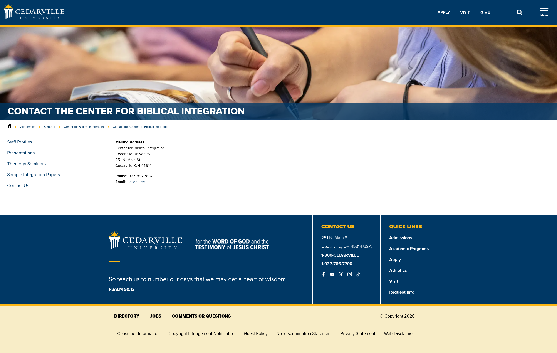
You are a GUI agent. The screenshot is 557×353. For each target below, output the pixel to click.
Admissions (400, 237)
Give (485, 12)
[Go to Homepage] (34, 18)
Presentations (21, 152)
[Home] (9, 126)
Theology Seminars (26, 163)
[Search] (519, 12)
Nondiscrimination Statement (304, 333)
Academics (27, 126)
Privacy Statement (358, 333)
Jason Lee (136, 182)
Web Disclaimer (399, 333)
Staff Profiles (19, 141)
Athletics (398, 270)
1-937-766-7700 (336, 264)
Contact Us (18, 185)
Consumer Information (138, 333)
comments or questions (201, 316)
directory (126, 316)
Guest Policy (256, 333)
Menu (544, 15)
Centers (49, 126)
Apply (444, 12)
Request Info (401, 292)
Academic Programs (409, 248)
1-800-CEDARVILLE (340, 255)
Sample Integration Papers (33, 174)
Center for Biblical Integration (84, 126)
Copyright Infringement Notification (201, 333)
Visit (465, 12)
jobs (155, 316)
